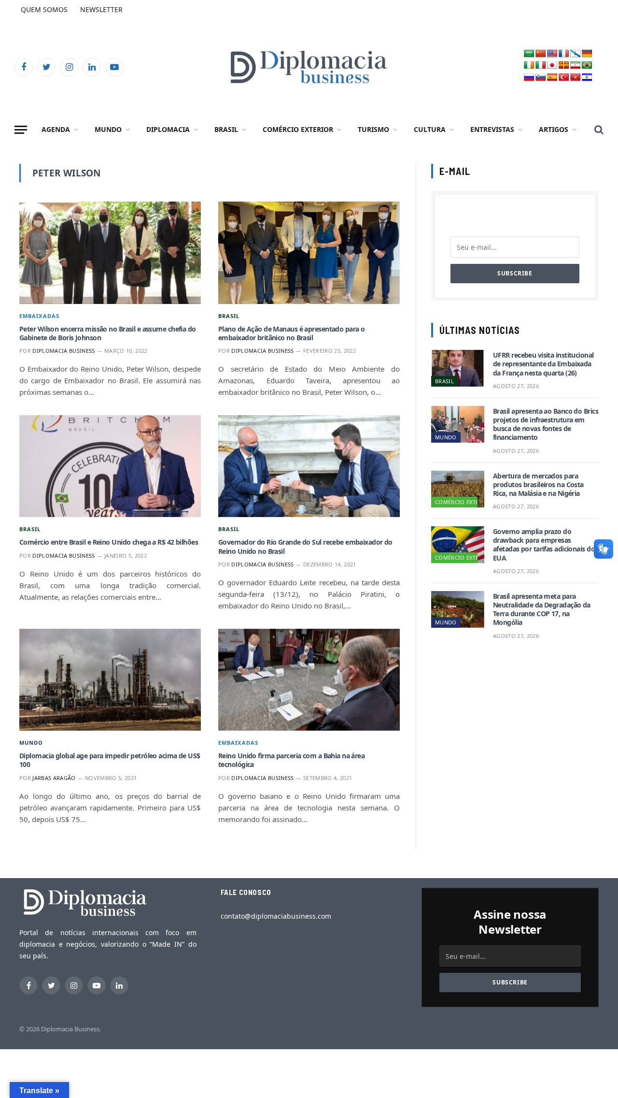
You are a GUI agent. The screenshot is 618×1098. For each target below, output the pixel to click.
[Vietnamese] (575, 77)
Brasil (226, 129)
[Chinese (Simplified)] (540, 53)
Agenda (56, 129)
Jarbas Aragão (53, 777)
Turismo (373, 129)
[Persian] (575, 65)
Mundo (108, 129)
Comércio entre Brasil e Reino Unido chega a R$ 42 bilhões (108, 542)
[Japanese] (552, 65)
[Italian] (540, 65)
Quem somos (44, 9)
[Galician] (575, 53)
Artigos (553, 129)
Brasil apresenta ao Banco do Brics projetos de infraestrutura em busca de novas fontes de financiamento (545, 424)
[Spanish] (552, 77)
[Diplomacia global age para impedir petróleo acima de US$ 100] (110, 680)
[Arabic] (529, 53)
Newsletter (101, 9)
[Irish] (529, 65)
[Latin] (564, 65)
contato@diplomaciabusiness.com (276, 916)
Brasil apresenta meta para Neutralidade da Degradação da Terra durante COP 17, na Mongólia (541, 609)
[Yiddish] (587, 77)
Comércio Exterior (298, 129)
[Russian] (529, 77)
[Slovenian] (540, 77)
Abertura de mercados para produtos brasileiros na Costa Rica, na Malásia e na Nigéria (538, 485)
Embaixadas (39, 315)
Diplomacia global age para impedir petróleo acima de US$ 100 (109, 760)
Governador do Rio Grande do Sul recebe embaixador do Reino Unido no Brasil (305, 546)
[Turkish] (564, 77)
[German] (587, 53)
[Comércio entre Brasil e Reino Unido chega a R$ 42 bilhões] (110, 466)
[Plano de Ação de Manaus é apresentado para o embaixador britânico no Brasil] (309, 253)
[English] (552, 53)
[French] (564, 53)
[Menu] (20, 130)
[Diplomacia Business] (309, 67)
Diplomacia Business (63, 350)
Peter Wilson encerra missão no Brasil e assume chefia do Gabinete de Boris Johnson (107, 333)
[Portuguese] (587, 65)
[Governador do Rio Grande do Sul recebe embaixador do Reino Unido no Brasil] (309, 466)
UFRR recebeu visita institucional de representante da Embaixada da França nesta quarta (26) (543, 364)
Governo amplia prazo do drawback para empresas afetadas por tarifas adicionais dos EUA (545, 545)
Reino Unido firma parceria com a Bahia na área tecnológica (291, 760)
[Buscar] (598, 130)
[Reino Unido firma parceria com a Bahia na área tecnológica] (309, 680)
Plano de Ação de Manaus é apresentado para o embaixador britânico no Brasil (291, 333)
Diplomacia (168, 129)
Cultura (430, 129)
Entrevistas (492, 129)
